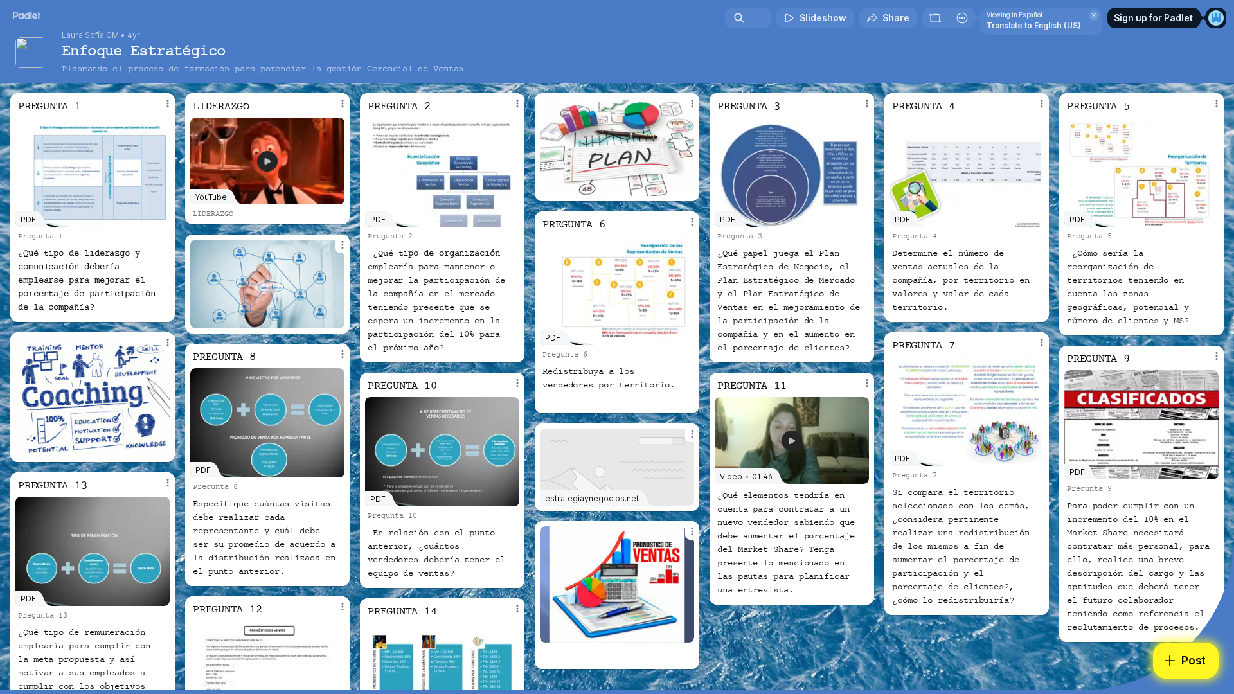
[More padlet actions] (962, 18)
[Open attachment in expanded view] (617, 147)
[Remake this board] (935, 18)
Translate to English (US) (1034, 25)
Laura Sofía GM (90, 35)
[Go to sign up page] (1216, 18)
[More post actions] (168, 103)
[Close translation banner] (1094, 15)
